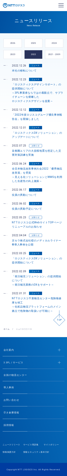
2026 (12, 43)
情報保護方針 (9, 452)
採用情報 (9, 425)
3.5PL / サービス (13, 362)
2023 (12, 54)
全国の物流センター (15, 375)
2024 (54, 43)
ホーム (6, 329)
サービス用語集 (31, 444)
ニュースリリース (11, 444)
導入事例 (9, 387)
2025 (33, 43)
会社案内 (9, 350)
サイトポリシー (51, 444)
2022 (33, 54)
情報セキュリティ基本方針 (36, 452)
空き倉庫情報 (11, 412)
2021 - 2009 (54, 54)
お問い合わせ (11, 400)
